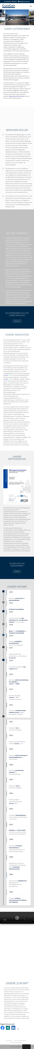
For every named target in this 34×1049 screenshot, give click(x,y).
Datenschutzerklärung (20, 1040)
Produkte (17, 321)
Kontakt (17, 571)
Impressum (9, 1040)
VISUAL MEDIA (20, 1046)
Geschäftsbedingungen (16, 1042)
